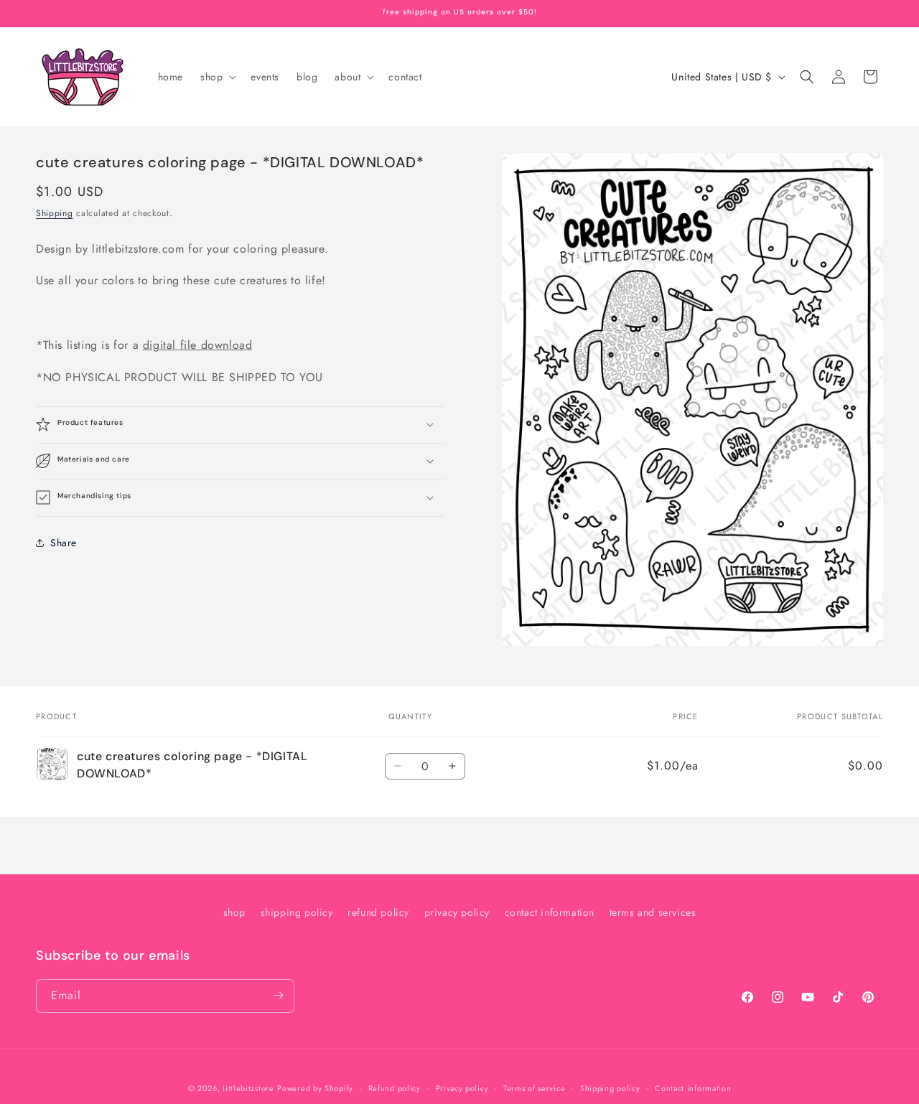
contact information (549, 912)
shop (234, 912)
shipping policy (297, 912)
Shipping (54, 213)
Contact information (693, 1088)
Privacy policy (462, 1088)
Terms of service (534, 1088)
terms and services (653, 912)
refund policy (378, 912)
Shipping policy (610, 1088)
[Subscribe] (278, 995)
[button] (217, 77)
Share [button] (63, 542)
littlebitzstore (248, 1088)
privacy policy (457, 912)
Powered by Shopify (315, 1088)
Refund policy (394, 1088)
